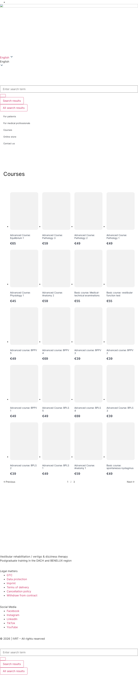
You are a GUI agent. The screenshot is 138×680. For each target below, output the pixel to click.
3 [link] (74, 481)
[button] (69, 61)
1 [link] (67, 481)
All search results (14, 671)
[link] (9, 482)
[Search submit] (3, 658)
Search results (12, 664)
